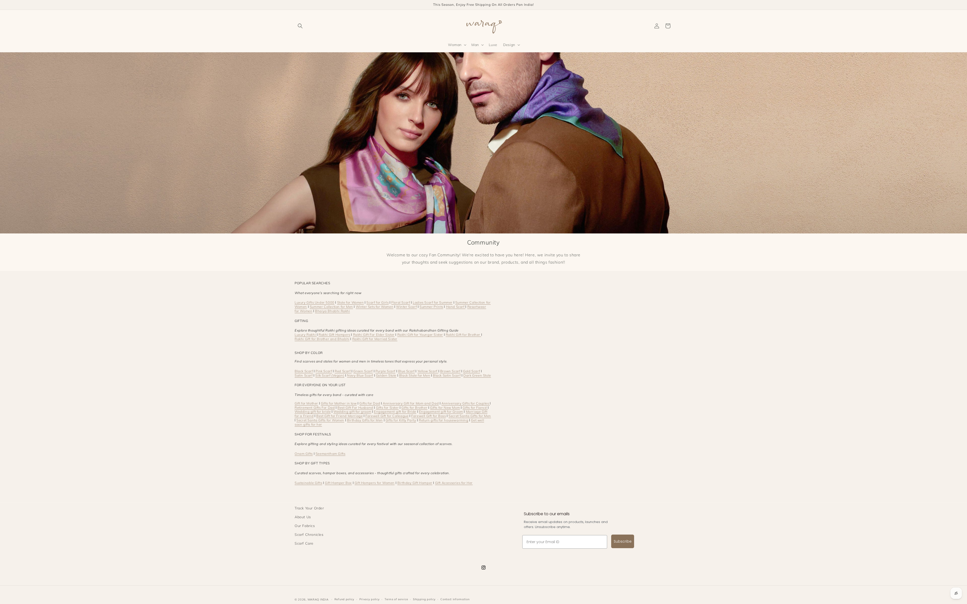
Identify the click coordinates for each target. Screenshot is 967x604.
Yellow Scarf (428, 371)
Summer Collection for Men (331, 307)
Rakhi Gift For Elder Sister (374, 335)
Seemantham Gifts (331, 454)
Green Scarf (363, 371)
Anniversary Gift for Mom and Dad (411, 403)
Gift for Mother (306, 403)
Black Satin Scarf (447, 375)
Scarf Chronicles (309, 534)
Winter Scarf (406, 307)
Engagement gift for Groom (441, 412)
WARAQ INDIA (318, 599)
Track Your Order (309, 508)
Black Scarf (304, 371)
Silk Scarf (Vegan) (329, 375)
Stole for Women (350, 302)
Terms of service (396, 599)
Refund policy (344, 599)
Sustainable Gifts (308, 483)
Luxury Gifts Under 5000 (314, 302)
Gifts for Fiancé (475, 408)
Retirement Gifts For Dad (315, 408)
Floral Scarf (400, 302)
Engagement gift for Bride (395, 412)
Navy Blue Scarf (360, 375)
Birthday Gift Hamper (414, 483)
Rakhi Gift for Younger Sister (420, 335)
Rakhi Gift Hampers (334, 335)
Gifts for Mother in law (339, 403)
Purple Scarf (385, 371)
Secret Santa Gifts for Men (469, 416)
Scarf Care (304, 543)
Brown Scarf (450, 371)
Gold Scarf (471, 371)
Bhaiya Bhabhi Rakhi (332, 311)
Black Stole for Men (414, 375)
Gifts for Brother (414, 408)
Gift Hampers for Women (375, 483)
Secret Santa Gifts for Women (320, 420)
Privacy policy (369, 599)
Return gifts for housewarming (443, 420)
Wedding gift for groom (352, 412)
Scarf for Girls (377, 302)
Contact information (454, 599)
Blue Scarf (406, 371)
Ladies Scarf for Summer (433, 302)
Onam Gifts (304, 454)
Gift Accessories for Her (454, 483)
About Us (303, 517)
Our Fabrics (305, 526)
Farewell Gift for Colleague (386, 416)
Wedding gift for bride (313, 412)
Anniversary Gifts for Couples (465, 403)
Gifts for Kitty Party (401, 420)
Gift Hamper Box (338, 483)
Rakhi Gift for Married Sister (374, 339)
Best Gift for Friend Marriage (339, 416)
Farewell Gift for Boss (428, 416)
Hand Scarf (456, 307)
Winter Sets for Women (375, 307)
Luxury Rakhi (306, 335)
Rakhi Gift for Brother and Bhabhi (322, 339)
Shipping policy (424, 599)
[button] (300, 25)
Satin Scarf (304, 375)
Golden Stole (386, 375)
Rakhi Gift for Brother (463, 335)
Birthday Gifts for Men (365, 420)
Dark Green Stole (477, 375)
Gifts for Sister (387, 408)
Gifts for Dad (369, 403)
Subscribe (623, 541)
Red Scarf (343, 371)
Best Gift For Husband (355, 408)
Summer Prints (431, 307)
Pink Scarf (324, 371)
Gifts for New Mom (445, 408)
